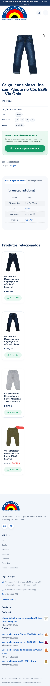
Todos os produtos (10, 568)
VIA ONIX (28, 219)
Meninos (5, 554)
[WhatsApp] (11, 526)
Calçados (6, 563)
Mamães (5, 558)
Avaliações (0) (35, 180)
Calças (13, 166)
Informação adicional (15, 180)
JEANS (27, 208)
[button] (44, 35)
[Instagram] (4, 526)
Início (4, 540)
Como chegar (7, 600)
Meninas (5, 549)
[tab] (15, 181)
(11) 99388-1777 (11, 594)
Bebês (4, 545)
